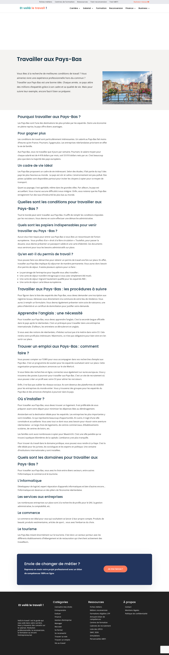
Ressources (82, 2)
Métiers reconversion (99, 610)
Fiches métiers (45, 2)
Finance (129, 8)
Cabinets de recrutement (100, 626)
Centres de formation (64, 2)
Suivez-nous (140, 2)
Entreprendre (60, 610)
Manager (58, 623)
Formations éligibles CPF (100, 613)
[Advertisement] (84, 31)
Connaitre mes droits (63, 607)
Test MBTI (113, 2)
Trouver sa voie (61, 636)
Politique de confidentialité (136, 613)
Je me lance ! (115, 569)
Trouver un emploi (62, 640)
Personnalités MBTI (98, 639)
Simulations (95, 635)
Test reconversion (98, 2)
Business (143, 8)
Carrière (74, 8)
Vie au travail (60, 643)
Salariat (87, 8)
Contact (128, 607)
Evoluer (58, 613)
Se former (59, 630)
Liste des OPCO (96, 629)
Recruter (58, 626)
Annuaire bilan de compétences (97, 618)
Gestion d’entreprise (63, 620)
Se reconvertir (60, 633)
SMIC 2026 (94, 632)
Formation (101, 8)
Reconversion (116, 8)
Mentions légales (132, 610)
